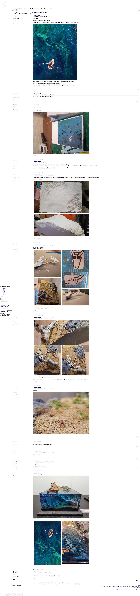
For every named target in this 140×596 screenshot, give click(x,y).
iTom (14, 450)
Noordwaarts (15, 571)
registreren (6, 306)
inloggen (2, 306)
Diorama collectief (27, 8)
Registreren (5, 6)
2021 (42, 8)
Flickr (38, 104)
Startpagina (5, 2)
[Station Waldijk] (14, 104)
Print (139, 10)
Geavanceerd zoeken (4, 301)
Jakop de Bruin (16, 93)
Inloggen (4, 5)
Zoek (3, 4)
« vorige (13, 9)
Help (3, 3)
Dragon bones (37, 15)
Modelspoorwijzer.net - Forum (17, 8)
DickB (14, 15)
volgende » (17, 9)
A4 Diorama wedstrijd (36, 8)
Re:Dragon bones (37, 93)
